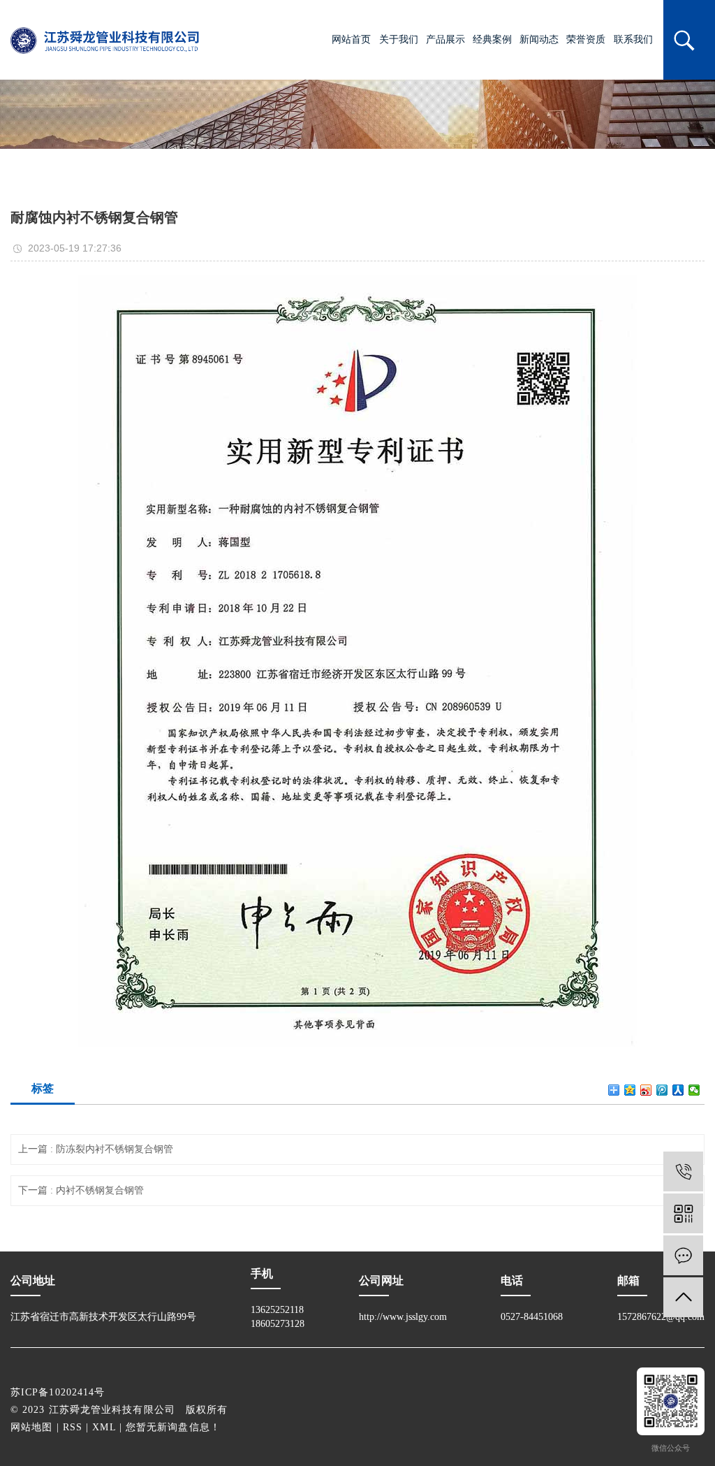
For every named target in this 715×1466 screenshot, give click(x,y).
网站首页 (351, 39)
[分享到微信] (694, 1090)
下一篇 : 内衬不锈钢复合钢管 (81, 1190)
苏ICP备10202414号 (57, 1392)
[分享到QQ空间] (630, 1090)
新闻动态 (539, 39)
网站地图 (31, 1427)
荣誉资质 (585, 39)
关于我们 (398, 39)
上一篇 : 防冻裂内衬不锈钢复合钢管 (95, 1149)
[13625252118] (683, 1171)
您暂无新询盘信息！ (173, 1427)
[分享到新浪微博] (646, 1090)
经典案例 (492, 39)
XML (103, 1427)
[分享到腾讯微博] (662, 1090)
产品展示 (445, 39)
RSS (72, 1427)
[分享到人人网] (678, 1090)
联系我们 (633, 39)
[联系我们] (683, 1255)
